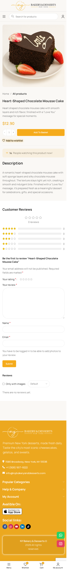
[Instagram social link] (10, 526)
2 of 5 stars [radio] (23, 279)
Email (6, 337)
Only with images (15, 384)
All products (20, 93)
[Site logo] (33, 5)
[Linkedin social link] (22, 526)
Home (5, 93)
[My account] (63, 16)
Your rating (9, 279)
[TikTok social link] (28, 526)
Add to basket (41, 132)
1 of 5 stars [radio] (21, 279)
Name (6, 323)
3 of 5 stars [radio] (26, 279)
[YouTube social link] (16, 526)
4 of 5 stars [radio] (28, 279)
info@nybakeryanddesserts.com (26, 473)
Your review (9, 285)
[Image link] (12, 511)
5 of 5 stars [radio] (31, 279)
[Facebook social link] (4, 526)
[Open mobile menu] (4, 16)
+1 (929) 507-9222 (17, 467)
